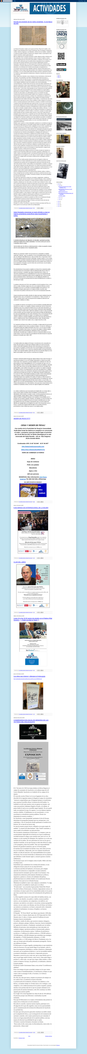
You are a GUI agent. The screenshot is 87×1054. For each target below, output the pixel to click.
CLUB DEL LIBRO (20, 562)
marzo (60, 185)
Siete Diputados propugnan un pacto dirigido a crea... (65, 190)
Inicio (29, 1036)
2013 (59, 204)
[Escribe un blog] (39, 208)
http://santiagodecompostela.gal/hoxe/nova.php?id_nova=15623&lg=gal (28, 678)
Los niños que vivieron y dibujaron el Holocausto (29, 676)
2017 (59, 183)
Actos (58, 75)
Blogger (58, 1045)
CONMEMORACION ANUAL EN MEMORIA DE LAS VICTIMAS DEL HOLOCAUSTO (31, 721)
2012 (59, 206)
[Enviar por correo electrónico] (37, 208)
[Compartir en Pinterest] (42, 208)
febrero (60, 197)
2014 (59, 203)
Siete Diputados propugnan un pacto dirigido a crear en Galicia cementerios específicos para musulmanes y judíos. (32, 213)
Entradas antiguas (48, 1036)
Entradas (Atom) (22, 1038)
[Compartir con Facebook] (41, 208)
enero (60, 199)
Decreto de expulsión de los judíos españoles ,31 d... (64, 187)
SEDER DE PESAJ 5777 (22, 418)
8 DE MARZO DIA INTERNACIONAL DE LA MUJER (31, 508)
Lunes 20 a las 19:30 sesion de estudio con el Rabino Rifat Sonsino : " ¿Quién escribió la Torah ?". (33, 619)
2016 (59, 201)
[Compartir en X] (40, 208)
